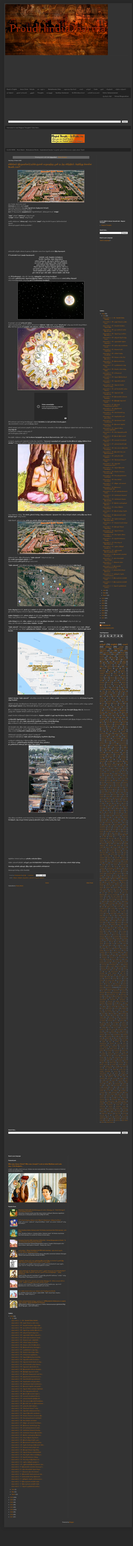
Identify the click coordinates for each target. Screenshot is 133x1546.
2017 (103, 618)
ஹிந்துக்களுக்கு (109, 1122)
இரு (112, 880)
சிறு (122, 736)
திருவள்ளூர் (123, 987)
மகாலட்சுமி (102, 1059)
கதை (124, 729)
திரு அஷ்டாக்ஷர (109, 983)
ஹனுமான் (109, 666)
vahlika (119, 719)
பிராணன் (109, 1034)
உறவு (120, 696)
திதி (120, 982)
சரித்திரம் (20, 877)
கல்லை (118, 917)
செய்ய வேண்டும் (106, 738)
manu (103, 691)
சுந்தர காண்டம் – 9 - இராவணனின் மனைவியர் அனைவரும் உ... (27, 1467)
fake (105, 803)
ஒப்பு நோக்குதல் (111, 903)
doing (126, 799)
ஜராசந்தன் (125, 964)
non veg (113, 817)
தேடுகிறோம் (102, 1003)
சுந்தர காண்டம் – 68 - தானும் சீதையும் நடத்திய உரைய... (25, 1323)
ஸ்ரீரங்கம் (42, 877)
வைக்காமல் (102, 1108)
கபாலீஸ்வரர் (118, 913)
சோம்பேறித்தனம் (112, 964)
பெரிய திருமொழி (104, 1046)
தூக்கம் (126, 701)
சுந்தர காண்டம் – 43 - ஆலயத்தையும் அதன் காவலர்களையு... (26, 1384)
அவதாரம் (104, 696)
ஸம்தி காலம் (125, 1111)
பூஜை (110, 707)
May (104, 593)
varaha (101, 833)
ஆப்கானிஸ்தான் (109, 873)
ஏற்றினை (111, 901)
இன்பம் (115, 696)
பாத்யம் (109, 1027)
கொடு (107, 933)
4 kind (105, 770)
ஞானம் (124, 740)
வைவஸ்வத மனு (119, 763)
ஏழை (116, 901)
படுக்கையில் (123, 1018)
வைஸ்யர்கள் (111, 1109)
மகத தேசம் (109, 1057)
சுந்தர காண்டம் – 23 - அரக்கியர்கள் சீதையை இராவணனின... (27, 1432)
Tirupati (101, 787)
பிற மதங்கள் (109, 1036)
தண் (101, 971)
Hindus (115, 652)
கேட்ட (117, 931)
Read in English (12, 89)
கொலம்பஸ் (123, 933)
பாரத (124, 750)
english (114, 644)
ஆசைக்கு (110, 869)
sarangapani (103, 826)
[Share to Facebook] (43, 875)
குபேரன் (108, 926)
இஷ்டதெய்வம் (112, 883)
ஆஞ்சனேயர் (104, 871)
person (111, 717)
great (125, 803)
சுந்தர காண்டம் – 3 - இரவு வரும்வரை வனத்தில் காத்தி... (25, 1481)
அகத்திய (124, 836)
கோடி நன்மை (116, 934)
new (102, 817)
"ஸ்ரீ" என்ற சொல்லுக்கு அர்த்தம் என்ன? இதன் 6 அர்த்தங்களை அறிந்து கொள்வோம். (39, 1220)
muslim (116, 691)
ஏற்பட (121, 728)
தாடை (120, 978)
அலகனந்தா (102, 861)
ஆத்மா (124, 722)
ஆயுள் (109, 696)
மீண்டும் (114, 1069)
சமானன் (118, 943)
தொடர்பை (103, 1004)
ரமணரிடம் (107, 1080)
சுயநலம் (114, 954)
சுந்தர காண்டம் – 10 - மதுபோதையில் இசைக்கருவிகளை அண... (112, 551)
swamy (124, 829)
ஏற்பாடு (105, 901)
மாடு (101, 1067)
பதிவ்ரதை (122, 1020)
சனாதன (126, 735)
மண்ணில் (102, 1060)
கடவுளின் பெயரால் (104, 908)
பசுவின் (110, 1017)
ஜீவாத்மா (103, 968)
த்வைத (101, 1006)
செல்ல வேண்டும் (117, 738)
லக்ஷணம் (124, 1083)
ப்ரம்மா (118, 677)
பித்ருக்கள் (108, 752)
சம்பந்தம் (124, 943)
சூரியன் (111, 955)
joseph (106, 810)
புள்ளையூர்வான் (103, 1043)
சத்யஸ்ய (101, 943)
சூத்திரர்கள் (104, 955)
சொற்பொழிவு (115, 962)
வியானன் (118, 1097)
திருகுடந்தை (118, 983)
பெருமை (104, 661)
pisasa (121, 819)
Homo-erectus (116, 777)
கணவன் (111, 729)
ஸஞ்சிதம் (102, 1111)
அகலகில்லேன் (103, 838)
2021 (103, 608)
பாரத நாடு (115, 1027)
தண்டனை (123, 971)
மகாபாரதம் (102, 672)
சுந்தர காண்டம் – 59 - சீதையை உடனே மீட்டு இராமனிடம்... (26, 1345)
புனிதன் (117, 1038)
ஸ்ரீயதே (107, 1118)
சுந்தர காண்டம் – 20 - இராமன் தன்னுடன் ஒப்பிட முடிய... (25, 1440)
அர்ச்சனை (123, 855)
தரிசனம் (111, 975)
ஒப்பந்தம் (126, 901)
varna (116, 693)
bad (116, 791)
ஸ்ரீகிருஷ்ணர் (118, 1116)
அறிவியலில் (117, 857)
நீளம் (103, 749)
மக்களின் (108, 1059)
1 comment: (31, 875)
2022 (103, 605)
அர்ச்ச (124, 854)
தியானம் (102, 701)
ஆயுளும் (101, 875)
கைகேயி (101, 933)
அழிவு (109, 864)
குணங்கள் (115, 731)
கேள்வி (108, 675)
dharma (113, 658)
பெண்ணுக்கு (103, 754)
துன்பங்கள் (123, 992)
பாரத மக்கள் (123, 1027)
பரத (127, 1020)
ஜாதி (102, 89)
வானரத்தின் (123, 1090)
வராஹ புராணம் (122, 1087)
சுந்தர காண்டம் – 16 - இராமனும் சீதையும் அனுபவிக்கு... (25, 1450)
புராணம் (108, 1039)
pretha (124, 820)
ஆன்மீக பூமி (109, 724)
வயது (108, 761)
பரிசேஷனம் (108, 1024)
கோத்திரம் (102, 682)
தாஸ (101, 982)
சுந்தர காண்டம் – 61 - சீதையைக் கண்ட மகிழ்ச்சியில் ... (25, 1340)
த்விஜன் (109, 703)
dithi (119, 799)
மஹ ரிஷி (115, 1066)
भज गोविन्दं (104, 836)
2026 (103, 313)
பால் (105, 1031)
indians (126, 689)
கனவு (101, 731)
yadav (106, 834)
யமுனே (108, 1078)
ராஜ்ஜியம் (110, 1081)
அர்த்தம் (15, 877)
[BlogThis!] (39, 875)
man (102, 815)
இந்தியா (124, 724)
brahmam (107, 689)
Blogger (71, 1522)
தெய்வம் (109, 684)
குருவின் (123, 731)
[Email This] (37, 875)
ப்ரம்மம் (109, 1055)
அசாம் (118, 838)
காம (109, 920)
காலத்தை (119, 922)
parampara (104, 819)
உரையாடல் (118, 890)
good (120, 803)
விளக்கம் (110, 672)
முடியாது (116, 1071)
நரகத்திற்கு (123, 1008)
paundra (111, 819)
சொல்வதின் (104, 964)
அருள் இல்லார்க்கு (104, 854)
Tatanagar (117, 785)
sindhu (113, 719)
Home (47, 883)
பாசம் (119, 750)
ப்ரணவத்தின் (102, 1053)
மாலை (108, 1069)
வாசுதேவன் (115, 1090)
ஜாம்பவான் (103, 966)
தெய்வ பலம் (123, 997)
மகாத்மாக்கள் (117, 1057)
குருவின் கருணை (104, 927)
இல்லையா (124, 882)
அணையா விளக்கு (118, 841)
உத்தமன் (101, 887)
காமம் (125, 920)
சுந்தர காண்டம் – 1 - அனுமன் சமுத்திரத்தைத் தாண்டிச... (25, 1486)
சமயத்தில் (115, 675)
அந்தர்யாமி (107, 847)
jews (119, 808)
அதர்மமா (115, 843)
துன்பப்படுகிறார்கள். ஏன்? (112, 994)
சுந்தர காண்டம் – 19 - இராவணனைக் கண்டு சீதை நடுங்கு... (26, 1442)
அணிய (124, 840)
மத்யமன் (126, 1060)
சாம (117, 946)
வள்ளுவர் (124, 708)
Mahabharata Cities (54, 89)
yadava (111, 834)
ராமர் (107, 678)
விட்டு (125, 1094)
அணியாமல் (102, 841)
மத (106, 1060)
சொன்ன (120, 959)
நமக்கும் (126, 1006)
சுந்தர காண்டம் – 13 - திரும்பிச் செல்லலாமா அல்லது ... (25, 1457)
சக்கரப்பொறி (119, 939)
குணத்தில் (125, 924)
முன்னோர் (123, 1073)
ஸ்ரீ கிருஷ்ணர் (107, 710)
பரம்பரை (112, 670)
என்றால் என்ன (122, 658)
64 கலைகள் (109, 771)
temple (107, 831)
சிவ (112, 950)
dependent (125, 798)
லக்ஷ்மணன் (102, 761)
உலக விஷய (125, 890)
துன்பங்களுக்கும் (115, 992)
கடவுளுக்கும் (120, 908)
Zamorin (121, 789)
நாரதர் (121, 703)
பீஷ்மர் (124, 684)
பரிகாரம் (124, 1022)
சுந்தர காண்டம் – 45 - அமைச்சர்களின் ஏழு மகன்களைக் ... (26, 1379)
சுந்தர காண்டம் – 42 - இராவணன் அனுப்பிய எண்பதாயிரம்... (26, 1386)
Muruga (108, 780)
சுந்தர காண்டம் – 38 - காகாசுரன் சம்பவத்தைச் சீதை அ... (25, 1396)
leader (117, 812)
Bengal (119, 773)
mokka (110, 815)
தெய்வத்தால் (122, 999)
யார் (108, 658)
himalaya (124, 805)
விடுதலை (119, 1094)
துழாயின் (111, 996)
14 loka (103, 768)
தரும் (117, 975)
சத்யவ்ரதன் (123, 941)
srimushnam (102, 829)
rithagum (106, 824)
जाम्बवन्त (126, 834)
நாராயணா (116, 747)
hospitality (110, 806)
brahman (102, 794)
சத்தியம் (123, 700)
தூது (106, 745)
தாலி (125, 980)
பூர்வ (116, 1045)
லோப (105, 1085)
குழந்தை (110, 733)
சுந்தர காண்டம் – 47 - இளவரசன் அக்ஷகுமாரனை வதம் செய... (111, 405)
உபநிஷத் (111, 889)
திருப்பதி (102, 684)
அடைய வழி (108, 840)
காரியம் (101, 922)
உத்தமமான (108, 887)
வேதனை (111, 1106)
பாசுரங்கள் (107, 1025)
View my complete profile (107, 628)
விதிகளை (109, 1095)
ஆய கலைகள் (118, 873)
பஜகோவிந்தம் (111, 1018)
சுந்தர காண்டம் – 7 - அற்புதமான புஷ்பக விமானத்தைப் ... (25, 1471)
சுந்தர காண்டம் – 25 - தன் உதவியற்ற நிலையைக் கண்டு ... (26, 1428)
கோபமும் (108, 936)
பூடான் (118, 1043)
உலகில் (120, 894)
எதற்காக (102, 896)
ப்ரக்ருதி (124, 1052)
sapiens (124, 824)
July (104, 316)
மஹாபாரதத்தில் (122, 1066)
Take (112, 785)
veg (125, 719)
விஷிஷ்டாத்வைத (111, 1101)
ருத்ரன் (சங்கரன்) (21, 93)
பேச (120, 1048)
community (114, 796)
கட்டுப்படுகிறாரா (113, 911)
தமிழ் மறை (122, 973)
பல (118, 1024)
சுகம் (127, 952)
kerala (122, 810)
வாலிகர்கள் (102, 1092)
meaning (108, 654)
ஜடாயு (119, 964)
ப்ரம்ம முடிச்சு (118, 1053)
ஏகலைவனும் (111, 899)
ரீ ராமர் (106, 1083)
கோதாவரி (102, 936)
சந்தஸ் (119, 735)
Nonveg (126, 780)
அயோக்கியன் (103, 852)
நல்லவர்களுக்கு (108, 1010)
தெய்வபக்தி (104, 747)
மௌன (124, 1076)
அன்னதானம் (115, 847)
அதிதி (120, 843)
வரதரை (111, 1087)
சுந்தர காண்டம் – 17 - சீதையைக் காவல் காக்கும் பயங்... (25, 1447)
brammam (113, 713)
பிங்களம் (118, 1031)
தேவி (115, 1003)
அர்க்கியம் (112, 854)
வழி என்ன (108, 1090)
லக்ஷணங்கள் (117, 1083)
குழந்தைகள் (117, 733)
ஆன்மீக (118, 871)
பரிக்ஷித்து (102, 1024)
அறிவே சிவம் (110, 859)
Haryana (109, 777)
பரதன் (103, 750)
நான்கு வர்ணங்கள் (109, 1011)
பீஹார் (101, 1038)
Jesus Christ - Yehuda (27, 89)
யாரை (117, 759)
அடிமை (108, 694)
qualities (124, 717)
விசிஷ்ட (103, 1094)
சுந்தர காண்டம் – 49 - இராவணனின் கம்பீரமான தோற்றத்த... (26, 1369)
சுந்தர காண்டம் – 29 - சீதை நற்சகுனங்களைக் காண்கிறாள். (26, 1418)
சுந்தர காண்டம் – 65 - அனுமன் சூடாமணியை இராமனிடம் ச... (27, 1330)
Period (101, 689)
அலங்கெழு (109, 861)
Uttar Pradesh (113, 787)
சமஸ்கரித (104, 736)
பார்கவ (101, 752)
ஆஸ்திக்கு (115, 876)
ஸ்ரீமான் (101, 1118)
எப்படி (101, 665)
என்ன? (124, 896)
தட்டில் (124, 969)
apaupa (103, 791)
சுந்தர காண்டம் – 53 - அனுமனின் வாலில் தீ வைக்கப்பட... (25, 1359)
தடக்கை (119, 969)
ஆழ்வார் (111, 680)
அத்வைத (119, 845)
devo (102, 799)
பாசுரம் (81, 89)
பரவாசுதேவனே (116, 1022)
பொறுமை (109, 686)
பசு (106, 1017)
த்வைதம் (115, 703)
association (110, 791)
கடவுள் (126, 666)
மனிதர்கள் (123, 756)
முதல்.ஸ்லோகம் (103, 1073)
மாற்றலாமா (102, 1069)
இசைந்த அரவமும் (124, 876)
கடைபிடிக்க (112, 910)
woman (107, 721)
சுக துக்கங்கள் (115, 952)
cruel (120, 796)
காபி (125, 919)
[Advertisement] (68, 69)
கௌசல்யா (113, 735)
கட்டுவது (102, 913)
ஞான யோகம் (117, 740)
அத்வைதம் (114, 694)
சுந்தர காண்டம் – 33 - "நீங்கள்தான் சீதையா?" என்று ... (25, 1408)
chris (125, 794)
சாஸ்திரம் (116, 736)
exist (101, 803)
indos (106, 808)
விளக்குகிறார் (115, 1099)
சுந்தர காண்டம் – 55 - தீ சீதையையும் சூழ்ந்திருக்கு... (24, 1354)
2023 (103, 603)
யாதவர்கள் (114, 1078)
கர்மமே (113, 915)
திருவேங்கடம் (122, 989)
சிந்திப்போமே (117, 948)
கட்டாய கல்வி (122, 910)
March (105, 595)
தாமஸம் (101, 980)
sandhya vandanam (105, 673)
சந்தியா (125, 651)
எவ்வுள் (101, 899)
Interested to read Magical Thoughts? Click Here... (23, 127)
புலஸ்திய (117, 1041)
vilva (111, 833)
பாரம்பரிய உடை (103, 1029)
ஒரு (118, 903)
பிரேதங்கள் (125, 1034)
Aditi (101, 773)
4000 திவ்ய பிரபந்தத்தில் (114, 770)
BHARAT (115, 710)
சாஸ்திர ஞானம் (108, 948)
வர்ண (115, 1088)
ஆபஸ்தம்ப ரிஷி (107, 96)
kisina (103, 812)
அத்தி (125, 843)
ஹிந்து (124, 661)
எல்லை (124, 897)
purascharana (108, 822)
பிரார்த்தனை (117, 752)
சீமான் (108, 952)
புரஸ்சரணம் (123, 1038)
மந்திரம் (124, 677)
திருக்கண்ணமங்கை (121, 742)
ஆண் (103, 722)
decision (110, 798)
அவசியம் (115, 864)
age (125, 678)
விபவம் (107, 1097)
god (121, 666)
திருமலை (112, 677)
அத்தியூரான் (102, 845)
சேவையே (107, 959)
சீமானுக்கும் (102, 952)
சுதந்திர (103, 954)
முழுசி (112, 1074)
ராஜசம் (126, 1080)
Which (115, 789)
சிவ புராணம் (118, 950)
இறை (101, 882)
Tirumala (124, 785)
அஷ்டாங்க (123, 866)
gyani (118, 805)
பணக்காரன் (110, 1020)
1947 (101, 770)
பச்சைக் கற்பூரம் (122, 1017)
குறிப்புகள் (112, 927)
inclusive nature (119, 806)
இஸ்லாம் (119, 883)
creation (126, 713)
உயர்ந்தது (124, 889)
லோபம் (109, 1085)
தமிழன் (88, 89)
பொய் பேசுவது (108, 1050)
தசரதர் (113, 969)
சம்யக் (101, 945)
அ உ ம (117, 836)
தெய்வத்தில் (102, 1001)
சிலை (126, 736)
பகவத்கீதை (116, 749)
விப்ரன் (121, 761)
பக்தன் (124, 1015)
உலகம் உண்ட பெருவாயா (113, 892)
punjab (117, 717)
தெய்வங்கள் (112, 999)
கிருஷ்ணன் (102, 700)
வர (100, 1087)
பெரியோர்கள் (114, 1046)
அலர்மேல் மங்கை (117, 861)
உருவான (112, 890)
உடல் (121, 726)
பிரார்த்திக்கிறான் (117, 1034)
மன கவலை (120, 1062)
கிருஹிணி (113, 924)
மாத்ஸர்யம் (117, 1067)
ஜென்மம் (109, 968)
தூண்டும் (107, 997)
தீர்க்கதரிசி (102, 992)
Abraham (117, 771)
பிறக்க (115, 1036)
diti (122, 799)
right (101, 824)
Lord (125, 687)
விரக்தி (124, 1097)
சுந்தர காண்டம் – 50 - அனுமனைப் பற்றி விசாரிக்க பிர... (25, 1367)
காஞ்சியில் (108, 919)
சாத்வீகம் (104, 946)
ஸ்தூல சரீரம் (118, 1113)
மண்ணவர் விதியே (122, 1059)
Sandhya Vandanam (62, 93)
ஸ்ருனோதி (124, 1118)
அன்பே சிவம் (123, 847)
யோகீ (126, 1078)
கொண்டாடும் (115, 933)
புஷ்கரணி (31, 877)
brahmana (108, 794)
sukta (119, 829)
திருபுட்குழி (123, 985)
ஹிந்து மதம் (123, 764)
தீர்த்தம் (108, 992)
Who (101, 663)
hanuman (109, 715)
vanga (124, 831)
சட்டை (107, 941)
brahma (107, 713)
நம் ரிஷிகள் (10, 93)
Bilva (110, 775)
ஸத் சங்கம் (108, 1111)
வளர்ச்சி (101, 1090)
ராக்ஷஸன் (113, 1080)
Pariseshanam (109, 782)
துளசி (105, 996)
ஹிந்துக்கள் (103, 651)
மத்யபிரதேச (119, 1060)
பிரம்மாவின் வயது (122, 1032)
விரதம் (126, 761)
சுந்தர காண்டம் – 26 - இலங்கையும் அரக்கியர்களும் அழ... (112, 488)
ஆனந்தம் (102, 724)
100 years (106, 766)
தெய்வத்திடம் (124, 745)
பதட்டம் (116, 1020)
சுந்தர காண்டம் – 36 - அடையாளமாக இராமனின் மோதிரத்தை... (27, 1401)
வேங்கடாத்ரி (102, 1106)
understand (110, 693)
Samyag (103, 784)
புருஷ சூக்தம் (125, 1039)
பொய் (124, 754)
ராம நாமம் (116, 1081)
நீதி (127, 747)
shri (108, 719)
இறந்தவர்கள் (123, 880)
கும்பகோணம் (116, 926)
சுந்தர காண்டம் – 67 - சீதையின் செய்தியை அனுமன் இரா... (26, 1325)
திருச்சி (124, 983)
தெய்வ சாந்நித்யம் (114, 745)
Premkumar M (106, 625)
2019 (103, 613)
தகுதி (119, 968)
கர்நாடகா (107, 915)
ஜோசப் (114, 968)
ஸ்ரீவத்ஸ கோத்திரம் (112, 764)
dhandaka (108, 799)
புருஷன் (103, 1041)
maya (126, 715)
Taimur (107, 785)
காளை (101, 924)
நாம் (116, 1011)
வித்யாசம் (124, 1095)
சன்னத (107, 943)
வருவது (111, 1088)
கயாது (124, 913)
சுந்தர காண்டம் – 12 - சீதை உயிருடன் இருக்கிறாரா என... (112, 543)
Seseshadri (110, 784)
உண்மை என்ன (109, 885)
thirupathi (113, 831)
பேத (125, 1048)
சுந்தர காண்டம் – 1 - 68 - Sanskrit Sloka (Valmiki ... (25, 1320)
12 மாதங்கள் (119, 766)
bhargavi (113, 792)
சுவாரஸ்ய (120, 954)
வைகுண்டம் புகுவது (120, 1106)
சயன (112, 945)
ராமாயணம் (103, 649)
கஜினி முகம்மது (110, 906)
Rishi (115, 666)
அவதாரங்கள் (123, 864)
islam (114, 808)
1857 (125, 768)
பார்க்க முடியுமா (111, 1029)
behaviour (121, 791)
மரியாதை (107, 757)
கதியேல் (112, 913)
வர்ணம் (120, 1088)
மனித (116, 756)
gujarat (112, 805)
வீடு (103, 763)
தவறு (112, 742)
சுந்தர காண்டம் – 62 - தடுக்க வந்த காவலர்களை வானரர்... (26, 1337)
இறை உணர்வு (108, 882)
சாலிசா (101, 948)
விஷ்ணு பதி (107, 1102)
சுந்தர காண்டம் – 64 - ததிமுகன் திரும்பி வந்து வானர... (25, 1332)
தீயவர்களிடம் (116, 990)
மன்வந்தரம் (120, 1064)
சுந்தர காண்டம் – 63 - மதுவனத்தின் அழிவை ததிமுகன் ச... (26, 1335)
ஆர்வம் (115, 875)
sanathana (117, 824)
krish (112, 812)
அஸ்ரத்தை (102, 868)
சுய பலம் (108, 954)
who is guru (123, 833)
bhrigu (124, 792)
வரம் (116, 1087)
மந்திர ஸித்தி (104, 1062)
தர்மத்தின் (102, 976)
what (121, 693)
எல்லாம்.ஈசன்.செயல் (115, 897)
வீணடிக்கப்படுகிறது (116, 1102)
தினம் (124, 982)
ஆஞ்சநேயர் (125, 869)
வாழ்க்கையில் (114, 1092)
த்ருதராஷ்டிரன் (117, 1004)
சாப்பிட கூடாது (111, 946)
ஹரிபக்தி (112, 1120)
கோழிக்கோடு (103, 938)
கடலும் (124, 906)
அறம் (121, 694)
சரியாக (122, 945)
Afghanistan (107, 773)
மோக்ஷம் (123, 686)
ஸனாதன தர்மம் (116, 1111)
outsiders (125, 817)
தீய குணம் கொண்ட (106, 990)
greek (107, 805)
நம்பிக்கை (110, 1008)
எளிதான (115, 728)
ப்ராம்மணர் (102, 756)
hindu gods (102, 806)
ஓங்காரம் (126, 904)
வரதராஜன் (105, 1087)
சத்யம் (117, 941)
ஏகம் (106, 899)
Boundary (102, 712)
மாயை (124, 1067)
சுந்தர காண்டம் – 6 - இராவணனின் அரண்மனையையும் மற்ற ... (112, 566)
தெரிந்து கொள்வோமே (120, 1001)
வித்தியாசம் (116, 1095)
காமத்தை (120, 920)
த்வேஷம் (124, 1004)
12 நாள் (112, 766)
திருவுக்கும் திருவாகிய (112, 989)
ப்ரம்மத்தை (104, 1055)
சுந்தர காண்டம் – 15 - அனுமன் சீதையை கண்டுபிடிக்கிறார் (26, 1452)
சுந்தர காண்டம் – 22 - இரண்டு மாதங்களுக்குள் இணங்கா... (26, 1435)
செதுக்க (117, 955)
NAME (113, 780)
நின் (108, 1013)
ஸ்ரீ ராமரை (110, 1116)
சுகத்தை (122, 952)
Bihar (105, 775)
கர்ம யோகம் (123, 680)
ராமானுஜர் (49, 93)
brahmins (115, 794)
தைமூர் (126, 1003)
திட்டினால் (114, 982)
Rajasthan (125, 782)
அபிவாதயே (104, 850)
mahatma (125, 813)
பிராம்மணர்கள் (103, 707)
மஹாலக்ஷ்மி (123, 757)
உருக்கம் (101, 890)
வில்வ (108, 1099)
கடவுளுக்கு (112, 908)
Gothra (103, 777)
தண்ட (106, 971)
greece (101, 805)
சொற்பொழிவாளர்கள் (104, 962)
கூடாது (117, 700)
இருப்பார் (117, 880)
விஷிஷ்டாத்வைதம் (122, 1101)
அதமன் (126, 841)
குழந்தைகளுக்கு (108, 929)
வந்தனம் (111, 656)
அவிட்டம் (109, 866)
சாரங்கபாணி (123, 946)
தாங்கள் (114, 978)
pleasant (103, 820)
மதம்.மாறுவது (112, 1060)
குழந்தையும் (125, 733)
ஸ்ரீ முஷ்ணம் (115, 1115)
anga (126, 789)
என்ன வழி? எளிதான (115, 896)
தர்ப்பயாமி (123, 975)
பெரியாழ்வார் (121, 656)
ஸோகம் (111, 1113)
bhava (119, 792)
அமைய (124, 850)
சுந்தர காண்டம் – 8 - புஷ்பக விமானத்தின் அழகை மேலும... (26, 1469)
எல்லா (107, 897)
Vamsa (121, 787)
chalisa (120, 794)
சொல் (103, 740)
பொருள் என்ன (124, 1050)
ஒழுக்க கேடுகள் (118, 904)
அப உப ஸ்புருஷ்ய (103, 848)
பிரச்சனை (102, 1032)
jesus (116, 715)
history (120, 689)
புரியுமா (118, 1039)
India (120, 687)
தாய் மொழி (119, 980)
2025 (103, 598)
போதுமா (109, 1052)
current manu (103, 798)
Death (126, 775)
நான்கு (101, 1011)
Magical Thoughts (106, 225)
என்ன (112, 651)
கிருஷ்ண (123, 698)
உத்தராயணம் (123, 887)
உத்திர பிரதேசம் (103, 889)
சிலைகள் (108, 950)
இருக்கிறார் (102, 726)
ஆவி (110, 876)
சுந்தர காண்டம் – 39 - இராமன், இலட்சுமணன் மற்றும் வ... (26, 1393)
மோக (118, 1076)
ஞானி (116, 668)
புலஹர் (124, 1041)
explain (103, 715)
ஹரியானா (117, 1120)
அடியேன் (101, 840)
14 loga (126, 766)
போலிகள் (117, 1052)
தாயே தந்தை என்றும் (110, 980)
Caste (96, 89)
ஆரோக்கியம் (108, 875)
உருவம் (106, 890)
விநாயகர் (102, 1097)
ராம (108, 687)
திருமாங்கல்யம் (108, 987)
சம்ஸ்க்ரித (106, 945)
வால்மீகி (121, 647)
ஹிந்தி (102, 1122)
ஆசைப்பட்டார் (117, 869)
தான (125, 978)
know (108, 812)
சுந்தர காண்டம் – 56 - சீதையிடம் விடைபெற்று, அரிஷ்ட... (25, 1352)
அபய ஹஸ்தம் (112, 848)
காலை (124, 922)
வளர (125, 1088)
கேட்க (106, 931)
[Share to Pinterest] (45, 875)
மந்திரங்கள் (110, 756)
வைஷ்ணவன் (125, 1108)
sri (125, 827)
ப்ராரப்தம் (102, 1057)
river (112, 824)
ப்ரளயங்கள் (116, 1055)
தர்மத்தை (109, 976)
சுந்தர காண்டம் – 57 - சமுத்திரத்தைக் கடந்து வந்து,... (25, 1350)
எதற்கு (124, 696)
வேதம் (123, 652)
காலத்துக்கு (112, 922)
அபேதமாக (111, 850)
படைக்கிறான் (102, 1020)
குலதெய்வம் (103, 733)
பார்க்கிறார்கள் (120, 1029)
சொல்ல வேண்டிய (124, 962)
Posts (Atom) (19, 886)
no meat (107, 817)
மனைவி (106, 708)
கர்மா (107, 731)
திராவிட (101, 983)
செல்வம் (101, 959)
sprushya (120, 827)
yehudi (116, 834)
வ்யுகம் (124, 1109)
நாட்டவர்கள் (123, 1010)
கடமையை (118, 906)
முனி (111, 1073)
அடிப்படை (124, 838)
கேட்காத (112, 931)
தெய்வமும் (110, 1001)
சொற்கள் (124, 961)
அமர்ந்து (118, 850)
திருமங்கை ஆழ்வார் (111, 701)
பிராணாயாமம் (116, 684)
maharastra (118, 813)
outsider (119, 817)
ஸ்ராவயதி (102, 1115)
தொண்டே (110, 1004)
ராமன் (117, 708)
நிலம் (123, 747)
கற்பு (118, 915)
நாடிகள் (116, 1010)
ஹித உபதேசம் (125, 1120)
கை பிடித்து (123, 931)
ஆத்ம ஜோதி (112, 871)
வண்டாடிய (124, 1085)
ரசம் (102, 1080)
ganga (110, 803)
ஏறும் (101, 901)
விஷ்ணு (101, 1102)
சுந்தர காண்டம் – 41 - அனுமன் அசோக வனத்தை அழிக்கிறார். (113, 428)
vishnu (101, 721)
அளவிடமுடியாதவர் (114, 862)
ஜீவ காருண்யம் (111, 966)
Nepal (101, 713)
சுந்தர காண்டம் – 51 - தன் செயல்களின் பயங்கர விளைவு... (26, 1364)
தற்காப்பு (120, 976)
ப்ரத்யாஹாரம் (110, 1053)
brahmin (114, 689)
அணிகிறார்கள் (117, 840)
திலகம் (101, 745)
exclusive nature (122, 801)
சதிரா (112, 941)
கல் (114, 917)
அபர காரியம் (119, 848)
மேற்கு (103, 1076)
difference (123, 671)
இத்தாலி (114, 878)
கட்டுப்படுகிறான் (103, 911)
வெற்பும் (117, 1104)
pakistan (123, 691)
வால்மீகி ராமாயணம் (94, 93)
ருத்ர (112, 1083)
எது (107, 896)
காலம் (115, 698)
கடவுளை (104, 729)
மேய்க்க (126, 1074)
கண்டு (107, 913)
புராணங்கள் (102, 1039)
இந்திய (119, 878)
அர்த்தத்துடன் (124, 721)
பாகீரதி (101, 1025)
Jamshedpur (123, 778)
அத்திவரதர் (111, 845)
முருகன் (111, 759)
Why (106, 663)
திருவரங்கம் (26, 877)
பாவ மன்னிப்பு (111, 1031)
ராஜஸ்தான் (103, 1081)
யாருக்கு (121, 1078)
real (125, 822)
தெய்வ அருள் (114, 997)
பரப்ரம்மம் (104, 1022)
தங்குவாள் (125, 968)
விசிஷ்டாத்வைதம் (111, 1094)
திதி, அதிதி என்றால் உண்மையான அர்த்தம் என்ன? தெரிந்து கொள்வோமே (36, 1291)
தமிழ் (119, 659)
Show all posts (62, 157)
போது (103, 1052)
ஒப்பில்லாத (103, 903)
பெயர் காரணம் (122, 1045)
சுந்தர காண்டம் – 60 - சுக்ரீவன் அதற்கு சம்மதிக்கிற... (25, 1342)
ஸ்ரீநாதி (124, 1116)
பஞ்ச (118, 1018)
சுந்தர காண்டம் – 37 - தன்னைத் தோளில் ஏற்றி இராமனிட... (26, 1398)
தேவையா (121, 1003)
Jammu (116, 778)
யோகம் (123, 759)
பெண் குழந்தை (117, 707)
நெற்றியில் (108, 749)
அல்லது (106, 862)
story (118, 663)
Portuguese (118, 782)
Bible (101, 775)
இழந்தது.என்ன (103, 883)
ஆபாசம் (124, 871)
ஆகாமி (120, 868)
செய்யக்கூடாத (113, 957)
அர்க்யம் (119, 854)
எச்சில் (109, 728)
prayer (119, 820)
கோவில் (109, 682)
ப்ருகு (101, 708)
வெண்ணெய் (110, 1104)
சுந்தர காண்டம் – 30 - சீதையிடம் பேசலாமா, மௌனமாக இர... (27, 1415)
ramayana (102, 719)
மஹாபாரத (106, 652)
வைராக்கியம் (110, 1108)
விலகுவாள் (102, 1099)
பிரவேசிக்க (102, 1034)
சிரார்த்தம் (124, 948)
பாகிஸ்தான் (123, 1024)
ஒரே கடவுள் (123, 903)
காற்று (106, 922)
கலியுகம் (109, 917)
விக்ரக (126, 1092)
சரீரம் (127, 945)
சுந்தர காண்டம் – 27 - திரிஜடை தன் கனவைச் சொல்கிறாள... (26, 1423)
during (103, 801)
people (116, 819)
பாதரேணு (104, 1027)
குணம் (103, 926)
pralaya (114, 820)
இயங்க (107, 880)
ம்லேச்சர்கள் (102, 1078)
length (122, 812)
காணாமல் (115, 919)
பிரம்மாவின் (113, 1032)
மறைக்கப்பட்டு (108, 1066)
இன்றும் (103, 880)
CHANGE (115, 775)
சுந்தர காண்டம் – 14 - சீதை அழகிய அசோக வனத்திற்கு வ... (26, 1454)
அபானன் (126, 848)
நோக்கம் (115, 1015)
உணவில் (101, 885)
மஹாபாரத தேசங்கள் (70, 89)
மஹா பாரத (115, 757)
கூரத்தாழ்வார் (105, 735)
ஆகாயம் (126, 868)
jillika (123, 808)
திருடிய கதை (103, 985)
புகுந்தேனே (107, 1038)
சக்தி (125, 939)
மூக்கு (116, 1074)
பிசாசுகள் (124, 1031)
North (102, 782)
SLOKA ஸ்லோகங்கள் (78, 93)
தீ (127, 989)
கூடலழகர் (110, 700)
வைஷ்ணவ (117, 1108)
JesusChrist (110, 712)
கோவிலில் (110, 938)
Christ (121, 775)
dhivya (114, 799)
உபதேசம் (104, 728)
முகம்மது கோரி (122, 1069)
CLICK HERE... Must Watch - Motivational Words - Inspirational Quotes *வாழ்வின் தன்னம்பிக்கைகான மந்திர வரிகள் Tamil (45, 150)
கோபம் (109, 659)
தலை (108, 742)
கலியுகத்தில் (102, 917)
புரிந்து (113, 1039)
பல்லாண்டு (113, 750)
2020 (103, 610)
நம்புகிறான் (116, 1008)
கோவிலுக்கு (117, 938)
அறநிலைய (109, 857)
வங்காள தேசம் (116, 1085)
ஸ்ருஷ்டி (101, 1120)
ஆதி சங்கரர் (110, 722)
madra (121, 715)
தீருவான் (124, 990)
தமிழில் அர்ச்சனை (112, 973)
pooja (109, 820)
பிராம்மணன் (122, 670)
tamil (101, 680)
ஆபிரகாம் (102, 873)
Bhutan (124, 773)
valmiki (124, 663)
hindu (101, 654)
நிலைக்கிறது (123, 1013)
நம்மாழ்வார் (108, 665)
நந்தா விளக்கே (112, 1006)
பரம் (108, 750)
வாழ (108, 1092)
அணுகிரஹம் (109, 841)
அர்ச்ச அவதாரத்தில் (105, 855)
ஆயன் (124, 873)
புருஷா (110, 1041)
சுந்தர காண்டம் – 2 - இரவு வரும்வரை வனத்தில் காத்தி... (25, 1484)
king (127, 810)
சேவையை (114, 959)
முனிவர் (116, 1073)
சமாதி (112, 943)
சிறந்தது (101, 950)
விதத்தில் (102, 1095)
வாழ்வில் (121, 1092)
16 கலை (120, 768)
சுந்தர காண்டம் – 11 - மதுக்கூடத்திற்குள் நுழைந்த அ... (25, 1462)
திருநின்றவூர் (116, 985)
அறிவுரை (124, 857)
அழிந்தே (103, 864)
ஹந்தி (106, 1120)
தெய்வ (103, 703)
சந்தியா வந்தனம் (121, 89)
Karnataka (102, 780)
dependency (117, 798)
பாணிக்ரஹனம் (124, 1025)
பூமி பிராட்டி (110, 1045)
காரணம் (102, 675)
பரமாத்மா (123, 665)
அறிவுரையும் (102, 859)
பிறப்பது (124, 1036)
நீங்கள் (104, 1015)
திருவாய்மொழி (122, 743)
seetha (122, 826)
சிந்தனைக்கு (122, 654)
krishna (112, 663)
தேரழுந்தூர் (109, 1003)
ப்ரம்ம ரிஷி (125, 1053)
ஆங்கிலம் (104, 869)
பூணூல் (32, 93)
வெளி (124, 1104)
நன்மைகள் (120, 1006)
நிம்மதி (112, 1013)
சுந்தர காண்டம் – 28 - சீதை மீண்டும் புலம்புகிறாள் (24, 1420)
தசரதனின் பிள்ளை (106, 969)
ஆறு (121, 875)
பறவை (114, 1024)
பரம (109, 1022)
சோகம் (101, 677)
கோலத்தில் (123, 936)
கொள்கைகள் (103, 934)
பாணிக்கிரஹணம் (115, 1025)
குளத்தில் (119, 927)
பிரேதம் (102, 1036)
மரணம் (112, 708)
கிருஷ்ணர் (110, 89)
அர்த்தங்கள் (102, 857)
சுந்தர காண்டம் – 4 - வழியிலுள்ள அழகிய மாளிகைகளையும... (113, 574)
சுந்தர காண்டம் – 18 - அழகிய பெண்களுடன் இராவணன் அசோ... (114, 519)
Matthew (123, 712)
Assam (113, 773)
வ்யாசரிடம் (118, 1109)
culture (124, 796)
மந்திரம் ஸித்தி (113, 1062)
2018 (103, 615)
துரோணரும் (123, 994)
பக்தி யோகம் (124, 749)
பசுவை (115, 1017)
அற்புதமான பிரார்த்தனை (120, 859)
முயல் (107, 1074)
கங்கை (126, 728)
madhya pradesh (109, 813)
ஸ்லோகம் (102, 666)
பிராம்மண (122, 705)
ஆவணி (105, 876)
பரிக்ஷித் (102, 705)
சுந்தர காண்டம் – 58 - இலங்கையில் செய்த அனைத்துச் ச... (26, 1347)
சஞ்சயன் (102, 941)
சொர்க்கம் (117, 961)
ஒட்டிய (120, 901)
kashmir (111, 810)
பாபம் (115, 705)
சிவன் (124, 950)
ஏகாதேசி (118, 899)
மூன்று (121, 1074)
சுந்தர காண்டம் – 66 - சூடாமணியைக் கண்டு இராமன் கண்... (27, 1328)
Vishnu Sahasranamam (110, 93)
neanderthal (125, 815)
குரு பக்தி (123, 926)
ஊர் (125, 894)
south (114, 827)
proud (101, 822)
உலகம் (103, 892)
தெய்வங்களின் (103, 999)
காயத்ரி (109, 698)
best (127, 791)
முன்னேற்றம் (102, 759)
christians (108, 796)
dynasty (109, 801)
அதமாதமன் (103, 843)
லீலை (101, 1085)
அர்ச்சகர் (115, 855)
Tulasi (106, 787)
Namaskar (119, 780)
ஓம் (116, 680)
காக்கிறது (102, 919)
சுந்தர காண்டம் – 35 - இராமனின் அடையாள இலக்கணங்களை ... (114, 452)
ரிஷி (115, 654)
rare (121, 822)
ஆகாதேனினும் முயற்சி (112, 868)
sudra (109, 829)
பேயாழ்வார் (118, 754)
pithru (126, 819)
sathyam (116, 826)
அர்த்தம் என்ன (117, 673)
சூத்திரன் (123, 675)
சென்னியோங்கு (124, 955)
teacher (101, 831)
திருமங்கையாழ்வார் (104, 743)
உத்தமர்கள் (115, 887)
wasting (116, 833)
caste (120, 713)
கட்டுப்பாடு (123, 911)
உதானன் (124, 885)
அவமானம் (102, 866)
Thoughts (40, 93)
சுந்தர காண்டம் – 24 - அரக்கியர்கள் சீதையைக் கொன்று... (26, 1430)
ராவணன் (112, 678)
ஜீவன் (126, 966)
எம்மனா (101, 897)
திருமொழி (113, 743)
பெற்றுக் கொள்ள (113, 1048)
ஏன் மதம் (124, 899)
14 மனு (114, 768)
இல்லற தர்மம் (116, 882)
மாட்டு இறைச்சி (108, 1067)
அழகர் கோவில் (124, 862)
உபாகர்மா (117, 889)
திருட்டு (109, 985)
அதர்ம (109, 843)
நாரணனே (121, 1011)
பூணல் (124, 1043)
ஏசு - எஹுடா (41, 89)
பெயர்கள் (110, 754)
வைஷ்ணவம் (104, 1109)
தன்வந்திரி (102, 973)
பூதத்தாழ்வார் (103, 1045)
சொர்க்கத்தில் (109, 961)
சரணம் (116, 945)
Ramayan (119, 678)
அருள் (124, 852)
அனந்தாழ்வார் (115, 721)
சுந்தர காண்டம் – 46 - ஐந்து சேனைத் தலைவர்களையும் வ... (112, 409)
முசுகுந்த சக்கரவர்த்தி (105, 1071)
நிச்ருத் (126, 1011)
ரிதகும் (122, 1081)
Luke (117, 712)
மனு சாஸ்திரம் (113, 1064)
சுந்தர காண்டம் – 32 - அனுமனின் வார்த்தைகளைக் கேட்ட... (111, 464)
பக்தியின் (102, 1017)
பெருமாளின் (123, 1046)
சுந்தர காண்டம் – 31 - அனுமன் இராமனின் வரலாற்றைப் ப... (26, 1413)
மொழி (116, 686)
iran (110, 808)
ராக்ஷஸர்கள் (120, 1080)
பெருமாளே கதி (103, 1048)
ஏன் (118, 651)
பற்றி (109, 705)
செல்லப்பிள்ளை (122, 957)
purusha (116, 822)
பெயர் (124, 707)
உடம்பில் (124, 883)
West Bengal (109, 789)
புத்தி (112, 1038)
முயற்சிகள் (102, 1074)
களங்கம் (124, 917)
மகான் (124, 1057)
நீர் (125, 703)
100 (101, 766)
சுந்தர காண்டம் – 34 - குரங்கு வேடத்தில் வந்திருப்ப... (24, 1406)
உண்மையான (117, 885)
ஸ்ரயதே (124, 1113)
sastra (109, 826)
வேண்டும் (113, 687)
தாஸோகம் (107, 982)
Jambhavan (110, 778)
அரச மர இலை (111, 852)
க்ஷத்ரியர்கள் (111, 939)
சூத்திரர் (126, 954)
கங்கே (103, 906)
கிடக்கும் (107, 924)
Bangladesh (123, 710)
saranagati (102, 693)
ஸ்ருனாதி (117, 1118)
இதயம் (109, 878)
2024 (103, 601)
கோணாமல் (123, 934)
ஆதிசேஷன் (117, 722)
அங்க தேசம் (111, 838)
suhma (114, 829)
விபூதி (112, 1097)
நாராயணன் (103, 670)
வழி (101, 710)
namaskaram (117, 815)
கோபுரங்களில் (116, 936)
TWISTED (102, 785)
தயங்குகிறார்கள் (103, 975)
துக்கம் (120, 701)
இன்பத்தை (125, 878)
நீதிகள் (109, 1015)
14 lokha (109, 768)
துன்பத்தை (102, 994)
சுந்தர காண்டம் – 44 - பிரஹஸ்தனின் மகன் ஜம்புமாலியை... (26, 1381)
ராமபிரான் (102, 656)
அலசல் (126, 694)
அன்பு (105, 680)
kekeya (117, 810)
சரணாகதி (116, 682)
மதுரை (110, 661)
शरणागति (110, 836)
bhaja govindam (105, 792)
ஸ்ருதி (112, 1118)
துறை (101, 996)
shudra (109, 827)
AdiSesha (123, 771)
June (104, 590)
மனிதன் (102, 678)
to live (119, 831)
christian (102, 796)
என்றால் (101, 698)
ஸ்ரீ (108, 1115)
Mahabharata (118, 649)
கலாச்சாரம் (123, 915)
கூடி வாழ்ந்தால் (119, 929)
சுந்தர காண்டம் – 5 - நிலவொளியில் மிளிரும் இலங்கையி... (26, 1476)
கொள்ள (109, 934)
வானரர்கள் (114, 761)
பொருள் (102, 686)
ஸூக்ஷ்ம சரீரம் (104, 1113)
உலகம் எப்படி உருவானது (112, 894)
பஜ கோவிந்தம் (103, 1018)
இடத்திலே (103, 878)
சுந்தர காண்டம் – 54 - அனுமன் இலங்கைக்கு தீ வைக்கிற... (26, 1357)
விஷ (121, 1099)
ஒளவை (101, 904)
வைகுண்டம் (109, 763)
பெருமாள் (36, 877)
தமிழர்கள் (102, 742)
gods (115, 803)
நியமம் (117, 1013)
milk (106, 815)
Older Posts (89, 883)
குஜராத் (119, 924)
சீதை (114, 659)
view (106, 833)
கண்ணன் (118, 729)
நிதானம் (103, 1013)
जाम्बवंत (121, 834)
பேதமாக (101, 1050)
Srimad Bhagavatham (122, 96)
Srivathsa (117, 784)
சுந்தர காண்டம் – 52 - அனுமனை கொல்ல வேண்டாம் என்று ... (113, 385)
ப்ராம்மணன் (123, 1055)
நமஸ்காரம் (103, 1008)
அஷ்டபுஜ (116, 866)
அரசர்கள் (119, 852)
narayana (104, 717)
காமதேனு (114, 920)
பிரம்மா (107, 1032)
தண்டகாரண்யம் (114, 971)
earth (114, 801)
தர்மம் (123, 668)
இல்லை (116, 726)
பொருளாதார (116, 1050)
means (109, 691)
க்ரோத (105, 939)
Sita (117, 671)
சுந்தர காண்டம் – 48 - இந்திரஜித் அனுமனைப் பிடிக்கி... (25, 1371)
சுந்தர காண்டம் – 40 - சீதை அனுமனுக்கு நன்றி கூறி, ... (25, 1391)
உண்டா (126, 726)
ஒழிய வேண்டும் (108, 904)
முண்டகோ (123, 1071)
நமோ (111, 747)
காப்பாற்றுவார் (103, 920)
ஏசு (125, 673)
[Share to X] (41, 875)
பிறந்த (119, 1036)
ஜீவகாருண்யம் (120, 966)
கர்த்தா (101, 915)
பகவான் (102, 658)
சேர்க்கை (125, 738)
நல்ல (101, 1010)
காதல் (120, 919)
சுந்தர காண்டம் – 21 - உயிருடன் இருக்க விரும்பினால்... (25, 1437)
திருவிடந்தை (102, 989)
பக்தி (116, 665)
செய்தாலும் (104, 957)
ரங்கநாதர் (102, 687)
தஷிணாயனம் (107, 978)
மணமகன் (114, 1059)
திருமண (101, 987)
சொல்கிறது (109, 740)
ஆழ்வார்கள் (117, 724)
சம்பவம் (110, 736)
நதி (106, 1006)
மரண (101, 757)
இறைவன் (110, 726)
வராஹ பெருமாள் (103, 1088)
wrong (101, 834)
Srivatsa (124, 784)
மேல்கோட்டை (111, 1076)
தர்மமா (114, 976)
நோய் (120, 1015)
